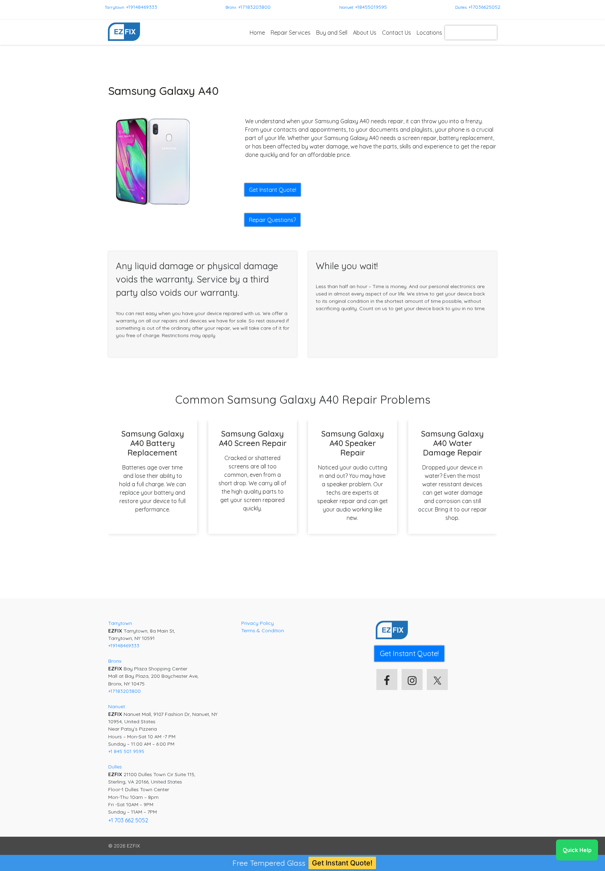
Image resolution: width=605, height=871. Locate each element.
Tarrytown (114, 7)
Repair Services (291, 32)
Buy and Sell (331, 32)
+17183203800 (254, 7)
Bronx (230, 7)
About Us (364, 32)
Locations (429, 32)
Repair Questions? (272, 219)
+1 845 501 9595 (126, 751)
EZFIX (133, 846)
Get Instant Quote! (342, 863)
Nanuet (346, 7)
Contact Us (396, 32)
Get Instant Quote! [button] (272, 189)
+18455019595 (371, 7)
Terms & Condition (262, 630)
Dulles (461, 7)
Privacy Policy (257, 623)
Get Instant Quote (471, 32)
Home (257, 32)
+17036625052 (484, 7)
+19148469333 (141, 7)
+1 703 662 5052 (128, 820)
